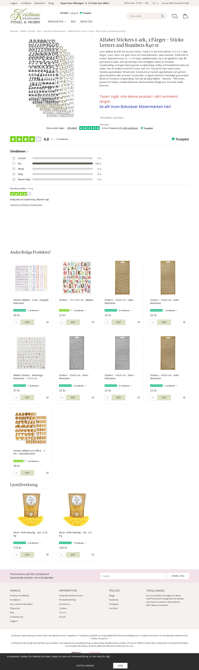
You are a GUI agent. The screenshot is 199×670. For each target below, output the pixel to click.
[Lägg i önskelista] (47, 322)
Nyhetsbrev (39, 3)
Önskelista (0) (16, 616)
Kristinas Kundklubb (19, 595)
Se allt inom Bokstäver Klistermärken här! (135, 106)
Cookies (63, 608)
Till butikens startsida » (112, 117)
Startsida (14, 31)
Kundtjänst (26, 3)
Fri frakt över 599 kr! (98, 3)
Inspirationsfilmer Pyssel (71, 595)
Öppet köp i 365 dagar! (72, 3)
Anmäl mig (177, 575)
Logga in (14, 3)
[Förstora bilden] (50, 77)
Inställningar (85, 665)
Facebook (113, 599)
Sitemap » (105, 124)
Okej (120, 665)
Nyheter (86, 21)
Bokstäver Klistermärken (54, 31)
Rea (73, 21)
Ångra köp (15, 608)
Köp (27, 322)
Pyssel (62, 616)
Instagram (114, 604)
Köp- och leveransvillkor (21, 604)
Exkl (146, 3)
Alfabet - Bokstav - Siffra (30, 31)
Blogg (51, 3)
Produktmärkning (67, 599)
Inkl (140, 3)
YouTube (113, 608)
